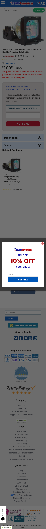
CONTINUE (23, 279)
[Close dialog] (42, 244)
